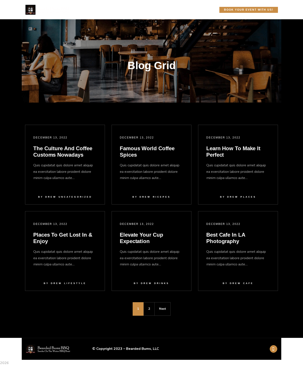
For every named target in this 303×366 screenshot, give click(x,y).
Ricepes (162, 197)
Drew (50, 197)
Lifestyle (75, 283)
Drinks (161, 283)
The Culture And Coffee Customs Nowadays (62, 151)
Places (248, 197)
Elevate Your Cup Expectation (141, 238)
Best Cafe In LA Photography (225, 238)
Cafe (248, 283)
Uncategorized (75, 197)
